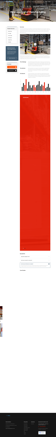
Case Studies (24, 14)
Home (21, 14)
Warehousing (10, 31)
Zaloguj (49, 1)
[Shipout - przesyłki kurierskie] (9, 2)
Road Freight (10, 37)
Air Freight (9, 33)
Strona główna (23, 1)
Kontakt (46, 1)
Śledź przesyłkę (39, 1)
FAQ (43, 1)
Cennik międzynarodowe (27, 427)
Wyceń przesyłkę (34, 1)
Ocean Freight (10, 35)
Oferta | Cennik (28, 1)
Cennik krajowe (26, 426)
